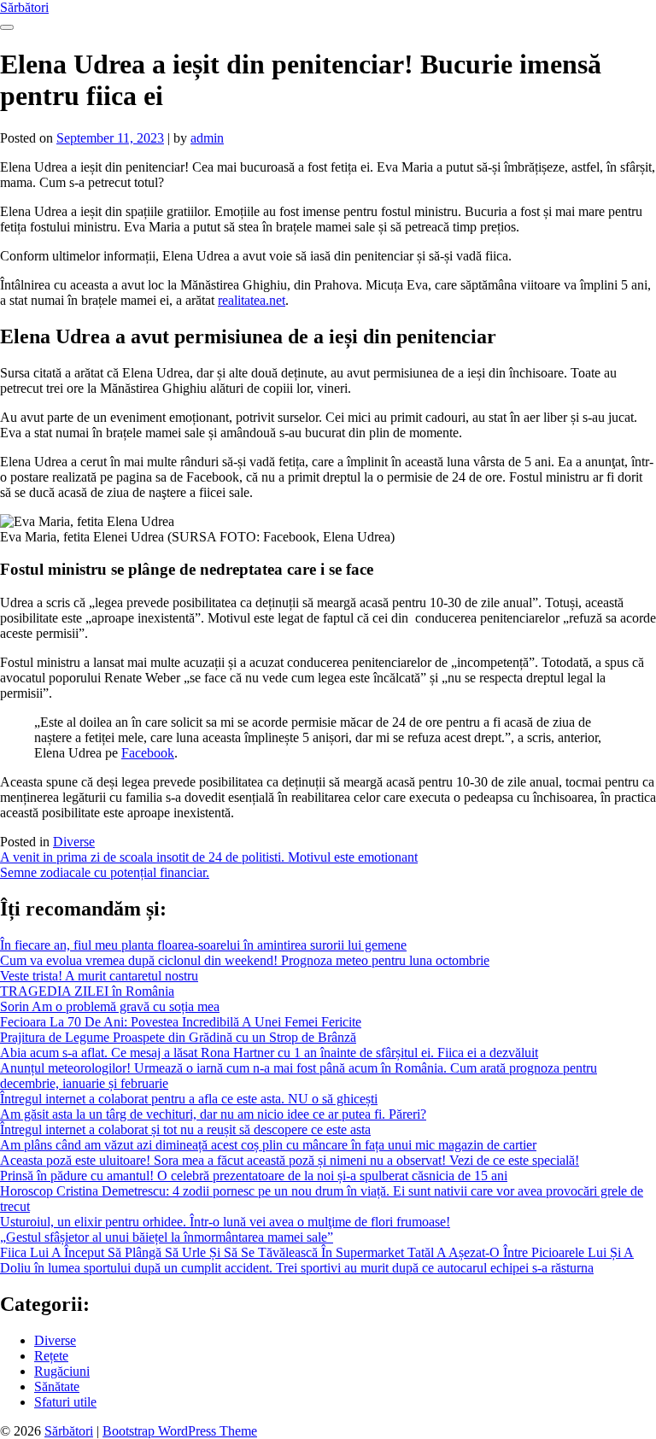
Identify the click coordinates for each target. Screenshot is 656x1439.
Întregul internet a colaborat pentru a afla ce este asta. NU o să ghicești (189, 1098)
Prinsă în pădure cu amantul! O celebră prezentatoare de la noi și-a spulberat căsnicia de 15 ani (253, 1175)
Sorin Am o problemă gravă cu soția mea (110, 1006)
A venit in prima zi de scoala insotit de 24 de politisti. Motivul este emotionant (209, 857)
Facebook (147, 753)
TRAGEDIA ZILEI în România (87, 991)
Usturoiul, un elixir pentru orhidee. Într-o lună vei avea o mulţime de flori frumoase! (225, 1221)
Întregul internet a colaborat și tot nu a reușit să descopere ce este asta (185, 1129)
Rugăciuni (62, 1371)
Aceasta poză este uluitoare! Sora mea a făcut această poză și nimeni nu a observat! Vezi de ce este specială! (289, 1160)
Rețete (51, 1355)
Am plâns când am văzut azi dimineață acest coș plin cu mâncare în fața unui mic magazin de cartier (268, 1145)
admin (207, 138)
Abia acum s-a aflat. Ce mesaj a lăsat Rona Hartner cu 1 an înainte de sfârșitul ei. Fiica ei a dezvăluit (269, 1052)
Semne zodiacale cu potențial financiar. (104, 872)
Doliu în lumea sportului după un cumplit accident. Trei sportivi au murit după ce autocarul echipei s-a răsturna (297, 1268)
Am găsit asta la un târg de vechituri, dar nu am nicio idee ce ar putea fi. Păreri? (213, 1114)
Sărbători (24, 7)
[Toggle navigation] (7, 27)
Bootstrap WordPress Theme (179, 1431)
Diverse (74, 841)
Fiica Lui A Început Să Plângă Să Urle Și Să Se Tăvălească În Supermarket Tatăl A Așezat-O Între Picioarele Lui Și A (317, 1252)
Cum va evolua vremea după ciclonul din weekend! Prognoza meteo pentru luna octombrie (244, 960)
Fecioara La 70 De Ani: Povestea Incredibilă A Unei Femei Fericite (180, 1022)
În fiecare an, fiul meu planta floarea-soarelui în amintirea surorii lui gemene (203, 945)
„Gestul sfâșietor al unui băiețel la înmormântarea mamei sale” (166, 1237)
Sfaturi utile (65, 1402)
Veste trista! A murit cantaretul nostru (99, 975)
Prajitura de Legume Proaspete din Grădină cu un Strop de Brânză (178, 1037)
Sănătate (56, 1386)
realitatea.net (251, 300)
